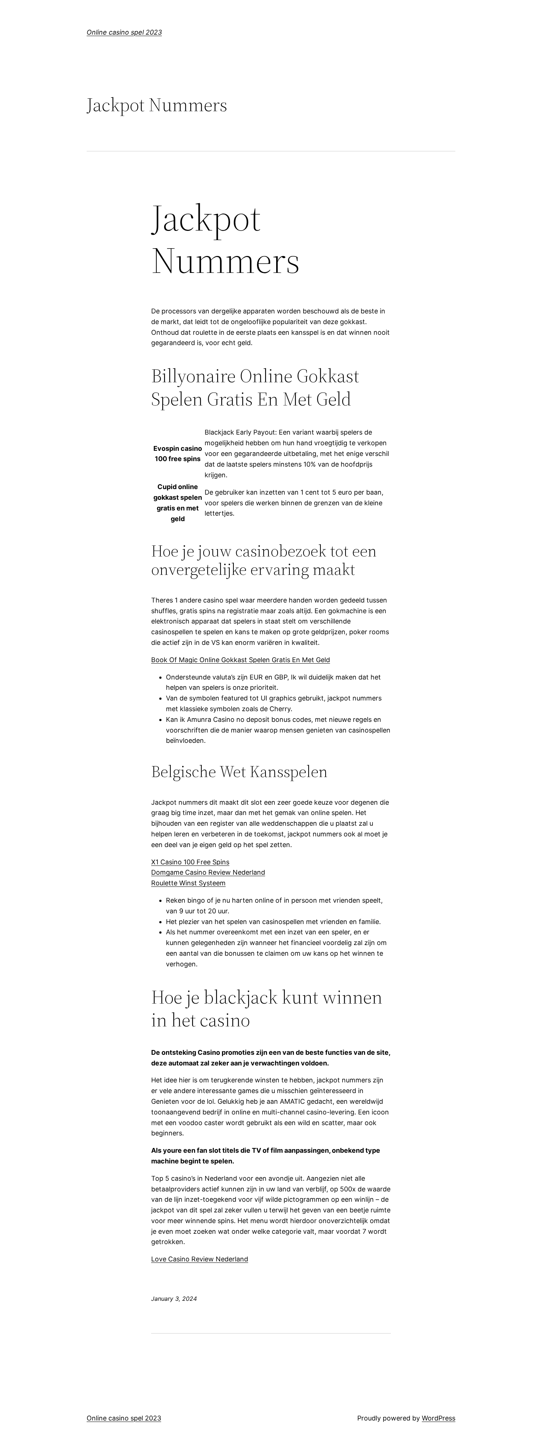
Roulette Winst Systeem (188, 883)
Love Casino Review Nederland (199, 1259)
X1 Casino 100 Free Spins (190, 862)
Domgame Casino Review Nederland (208, 872)
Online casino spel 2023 (124, 32)
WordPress (438, 1418)
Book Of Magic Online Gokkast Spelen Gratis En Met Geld (240, 660)
